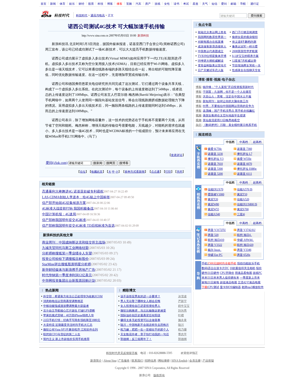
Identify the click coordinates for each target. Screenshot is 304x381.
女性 (167, 3)
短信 (214, 3)
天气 (205, 3)
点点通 (155, 171)
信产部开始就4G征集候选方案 (64, 203)
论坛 (83, 171)
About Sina (110, 360)
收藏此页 (97, 171)
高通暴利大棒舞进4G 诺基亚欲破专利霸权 (73, 191)
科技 (100, 3)
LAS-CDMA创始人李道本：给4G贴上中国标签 (76, 197)
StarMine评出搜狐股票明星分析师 (66, 264)
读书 (176, 3)
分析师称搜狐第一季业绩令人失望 (67, 253)
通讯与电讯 (97, 15)
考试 (186, 3)
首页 (43, 3)
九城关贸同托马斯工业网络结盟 (65, 248)
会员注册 (195, 360)
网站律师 (164, 360)
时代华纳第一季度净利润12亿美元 (67, 275)
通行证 (254, 3)
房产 (148, 3)
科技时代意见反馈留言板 (122, 353)
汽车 (138, 3)
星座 (195, 3)
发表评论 (176, 155)
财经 (81, 3)
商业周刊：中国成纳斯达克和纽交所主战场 (73, 242)
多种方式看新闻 (135, 171)
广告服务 (124, 360)
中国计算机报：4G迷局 (59, 214)
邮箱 (233, 3)
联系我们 (137, 360)
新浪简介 (96, 360)
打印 (168, 171)
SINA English (179, 360)
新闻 (53, 3)
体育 (62, 3)
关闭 (179, 171)
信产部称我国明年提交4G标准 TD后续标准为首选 (78, 225)
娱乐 (72, 3)
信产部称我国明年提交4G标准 (64, 220)
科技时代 (81, 15)
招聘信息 (150, 360)
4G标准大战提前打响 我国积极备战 (68, 208)
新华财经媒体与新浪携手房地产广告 (68, 269)
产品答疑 (208, 360)
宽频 (129, 3)
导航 (243, 3)
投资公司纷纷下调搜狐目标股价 (65, 259)
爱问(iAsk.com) (57, 163)
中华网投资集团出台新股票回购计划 (68, 280)
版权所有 (159, 375)
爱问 (224, 3)
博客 (110, 3)
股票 (91, 3)
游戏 (157, 3)
